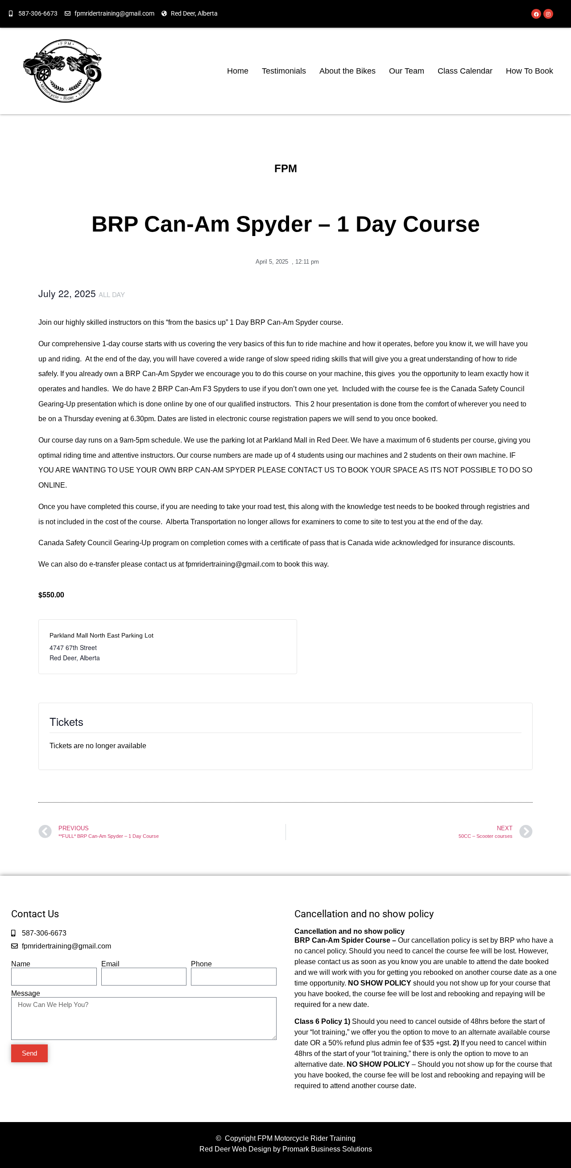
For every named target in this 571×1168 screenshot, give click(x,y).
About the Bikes (347, 70)
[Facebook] (536, 14)
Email (110, 964)
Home (237, 70)
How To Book (529, 70)
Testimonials (284, 70)
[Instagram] (548, 14)
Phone (201, 964)
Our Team (406, 70)
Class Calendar (465, 70)
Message (25, 993)
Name (20, 964)
